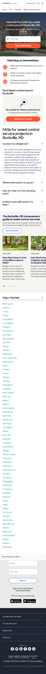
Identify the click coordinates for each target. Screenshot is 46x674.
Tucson (6, 312)
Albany (6, 431)
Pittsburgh (7, 485)
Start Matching (23, 45)
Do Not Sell (25, 656)
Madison (6, 543)
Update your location (23, 119)
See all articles (12, 231)
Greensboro (8, 447)
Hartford (6, 350)
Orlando (6, 369)
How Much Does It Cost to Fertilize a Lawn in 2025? (14, 260)
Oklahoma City (9, 470)
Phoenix (6, 308)
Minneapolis (8, 412)
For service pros (10, 623)
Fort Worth (7, 512)
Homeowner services (12, 616)
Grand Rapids (8, 408)
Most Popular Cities (10, 557)
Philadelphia (8, 481)
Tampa (5, 373)
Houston (6, 516)
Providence (8, 489)
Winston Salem (9, 454)
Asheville (6, 439)
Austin (5, 501)
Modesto (6, 327)
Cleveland (7, 462)
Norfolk (6, 528)
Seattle (6, 539)
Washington (8, 354)
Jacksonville (8, 362)
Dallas (5, 505)
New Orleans (8, 393)
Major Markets (11, 297)
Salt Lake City (8, 524)
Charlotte (7, 443)
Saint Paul (7, 416)
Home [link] (5, 10)
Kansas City (8, 420)
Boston (6, 400)
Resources (7, 630)
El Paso (6, 508)
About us (6, 637)
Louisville (6, 389)
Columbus (7, 466)
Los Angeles (8, 323)
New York (7, 435)
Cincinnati (7, 458)
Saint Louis (7, 423)
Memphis (6, 493)
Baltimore (7, 396)
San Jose (6, 342)
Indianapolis (8, 385)
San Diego (7, 335)
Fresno (6, 315)
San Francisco (9, 339)
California (17, 656)
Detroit (6, 404)
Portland (6, 474)
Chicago (6, 381)
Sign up (23, 580)
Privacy (10, 656)
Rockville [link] (17, 10)
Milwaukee (7, 547)
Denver (6, 346)
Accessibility (34, 657)
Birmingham (8, 304)
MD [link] (11, 10)
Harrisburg (7, 477)
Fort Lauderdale (10, 358)
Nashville (6, 497)
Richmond (7, 532)
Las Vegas (7, 427)
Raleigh (6, 450)
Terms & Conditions (36, 661)
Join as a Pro (31, 3)
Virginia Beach (9, 535)
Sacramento (8, 331)
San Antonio (8, 520)
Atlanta (6, 377)
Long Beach (8, 319)
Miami (5, 366)
